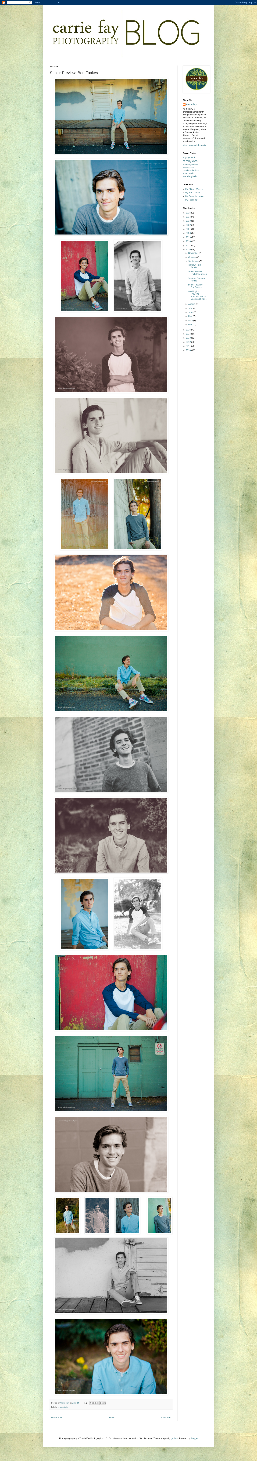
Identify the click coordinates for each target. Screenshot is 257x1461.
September (193, 261)
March (191, 324)
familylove (190, 161)
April (190, 320)
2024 (188, 217)
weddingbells (190, 176)
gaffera (174, 1438)
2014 (188, 334)
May (190, 316)
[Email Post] (85, 1403)
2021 (188, 229)
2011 (188, 346)
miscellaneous (188, 167)
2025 (188, 213)
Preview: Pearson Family (196, 279)
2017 (188, 245)
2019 (188, 237)
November (193, 253)
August (191, 304)
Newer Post (56, 1417)
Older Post (166, 1417)
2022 (188, 225)
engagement (189, 157)
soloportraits (63, 1407)
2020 (188, 233)
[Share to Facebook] (101, 1403)
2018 (188, 241)
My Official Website (194, 189)
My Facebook (191, 200)
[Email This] (91, 1403)
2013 (188, 338)
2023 (188, 221)
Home (112, 1417)
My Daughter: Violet (194, 196)
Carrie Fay (191, 104)
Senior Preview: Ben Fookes (195, 286)
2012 (188, 342)
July (190, 308)
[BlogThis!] (94, 1403)
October (192, 257)
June (191, 312)
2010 (188, 350)
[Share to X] (98, 1403)
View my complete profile (194, 145)
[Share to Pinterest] (104, 1403)
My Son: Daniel (192, 192)
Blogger (194, 1438)
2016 (188, 249)
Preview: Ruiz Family (194, 266)
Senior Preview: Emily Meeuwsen (197, 272)
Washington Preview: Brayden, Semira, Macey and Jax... (197, 295)
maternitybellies (190, 164)
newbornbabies (191, 170)
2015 (188, 330)
